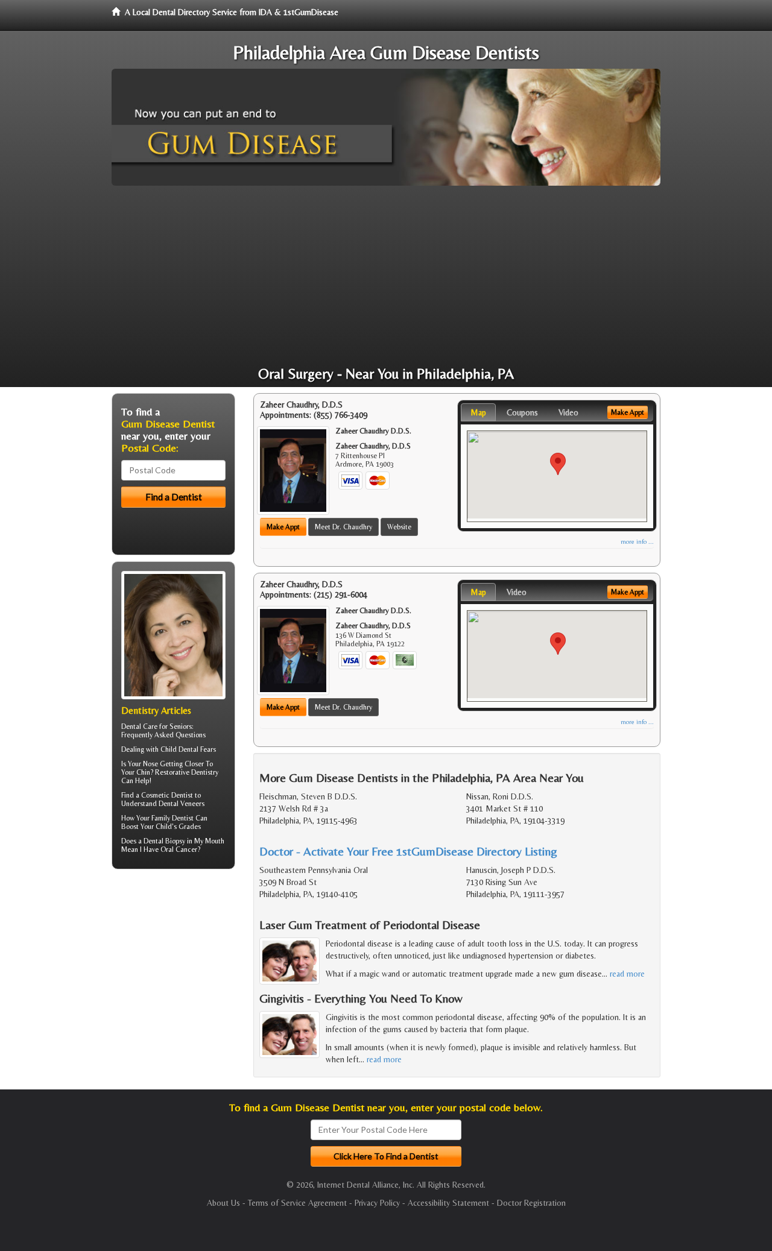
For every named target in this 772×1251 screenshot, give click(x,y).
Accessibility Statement (448, 1203)
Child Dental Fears (188, 749)
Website (399, 527)
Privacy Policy (377, 1203)
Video (568, 412)
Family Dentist (172, 818)
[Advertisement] (386, 276)
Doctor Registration (531, 1203)
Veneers (192, 803)
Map (478, 412)
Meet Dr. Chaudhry (343, 527)
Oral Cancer (178, 849)
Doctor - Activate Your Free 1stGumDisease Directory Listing (408, 851)
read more (627, 973)
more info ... (637, 541)
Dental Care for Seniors (156, 726)
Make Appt (283, 527)
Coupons (522, 412)
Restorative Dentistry (186, 772)
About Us (223, 1203)
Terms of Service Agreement (297, 1203)
